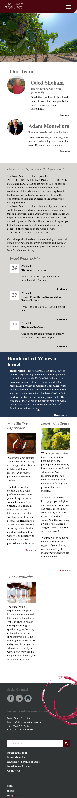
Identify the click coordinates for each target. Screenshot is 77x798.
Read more (65, 115)
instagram (28, 698)
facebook (10, 698)
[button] (36, 675)
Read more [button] (30, 550)
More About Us (16, 757)
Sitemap (10, 790)
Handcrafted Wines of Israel (23, 762)
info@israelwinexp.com (27, 722)
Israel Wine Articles (19, 766)
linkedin (19, 698)
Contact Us (13, 770)
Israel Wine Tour (17, 753)
